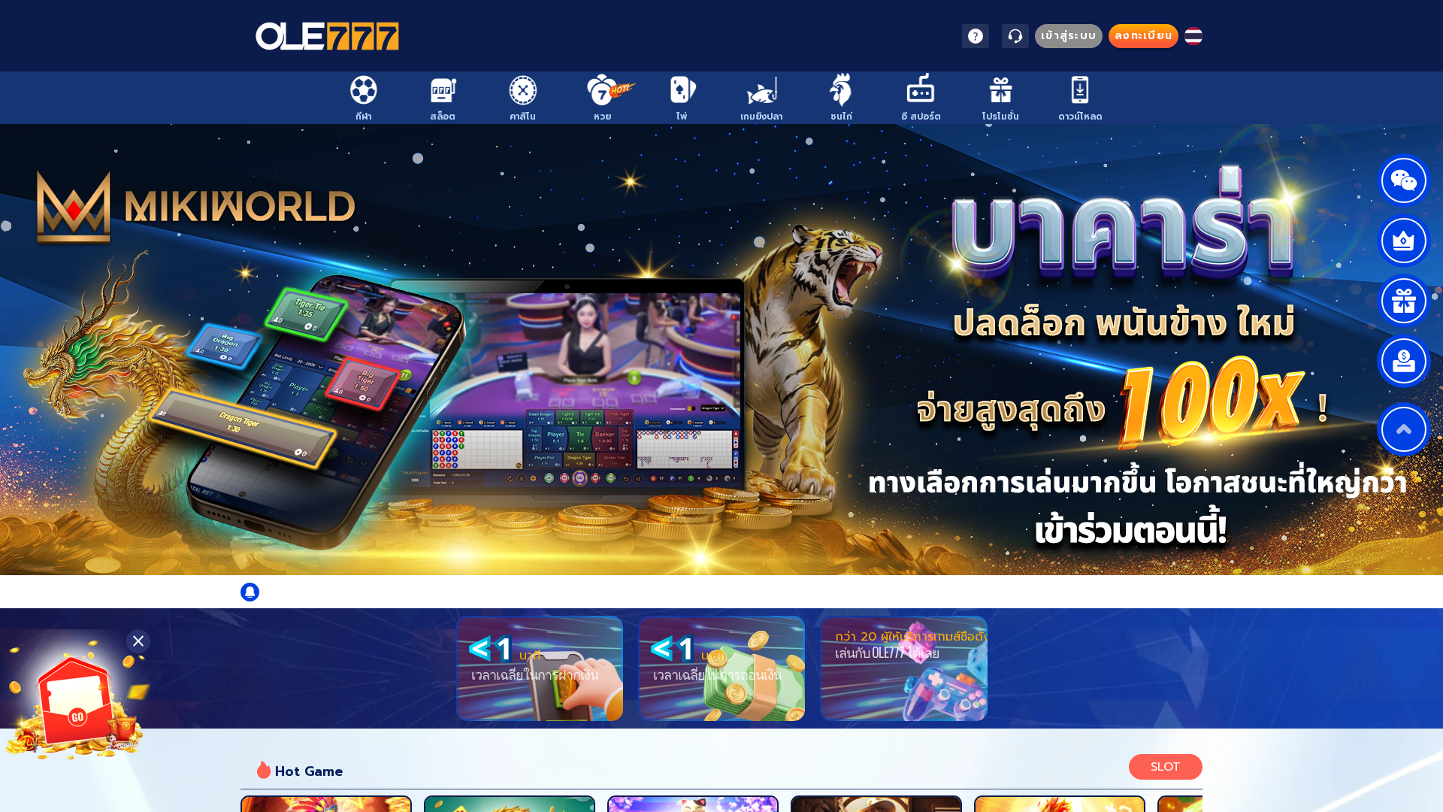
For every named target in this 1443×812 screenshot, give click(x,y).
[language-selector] (1193, 36)
